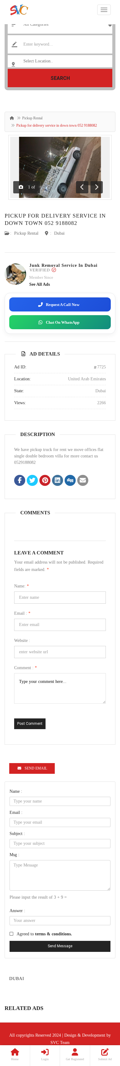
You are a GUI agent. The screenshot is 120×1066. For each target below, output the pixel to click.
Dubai (59, 233)
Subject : (17, 833)
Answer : (17, 910)
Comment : (25, 667)
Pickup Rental (32, 118)
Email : (22, 613)
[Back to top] (100, 1027)
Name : (16, 791)
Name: (21, 586)
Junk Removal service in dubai (63, 265)
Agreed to (44, 934)
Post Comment (29, 723)
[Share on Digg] (70, 481)
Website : (22, 640)
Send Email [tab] (36, 768)
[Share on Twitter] (32, 481)
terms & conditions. (53, 934)
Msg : (14, 854)
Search (60, 78)
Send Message (60, 946)
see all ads (39, 284)
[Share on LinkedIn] (57, 481)
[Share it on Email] (82, 481)
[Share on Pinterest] (44, 481)
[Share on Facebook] (19, 481)
